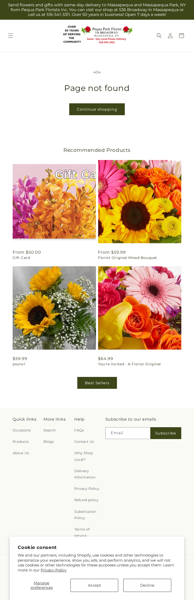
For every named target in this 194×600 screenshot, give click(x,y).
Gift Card (21, 257)
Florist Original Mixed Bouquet (127, 257)
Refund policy (86, 500)
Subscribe (165, 433)
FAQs (79, 430)
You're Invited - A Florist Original (129, 364)
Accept (94, 585)
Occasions (22, 430)
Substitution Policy (85, 514)
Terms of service (82, 532)
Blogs (48, 441)
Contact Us (84, 441)
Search (49, 430)
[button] (10, 35)
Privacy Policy (53, 570)
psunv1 (19, 364)
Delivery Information (84, 474)
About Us (21, 453)
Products (21, 441)
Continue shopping (97, 109)
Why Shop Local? (83, 456)
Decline (147, 585)
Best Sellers (97, 382)
